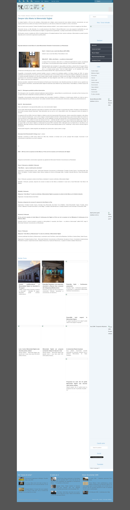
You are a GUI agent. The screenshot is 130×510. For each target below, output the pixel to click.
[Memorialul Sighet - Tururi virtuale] (101, 30)
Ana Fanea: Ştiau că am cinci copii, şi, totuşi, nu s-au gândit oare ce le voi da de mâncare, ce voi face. (33, 484)
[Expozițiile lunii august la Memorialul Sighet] (77, 304)
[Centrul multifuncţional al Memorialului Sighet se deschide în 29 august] (29, 271)
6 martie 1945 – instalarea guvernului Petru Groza (100, 479)
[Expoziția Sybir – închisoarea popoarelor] (77, 271)
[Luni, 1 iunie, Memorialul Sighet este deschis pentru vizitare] (29, 336)
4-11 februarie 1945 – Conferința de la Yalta (99, 492)
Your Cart (55, 1)
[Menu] (110, 9)
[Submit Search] (95, 1)
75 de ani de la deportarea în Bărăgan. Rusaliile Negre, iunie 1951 (36, 479)
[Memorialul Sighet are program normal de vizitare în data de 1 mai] (53, 336)
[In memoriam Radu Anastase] (77, 336)
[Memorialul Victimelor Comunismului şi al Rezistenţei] (33, 7)
